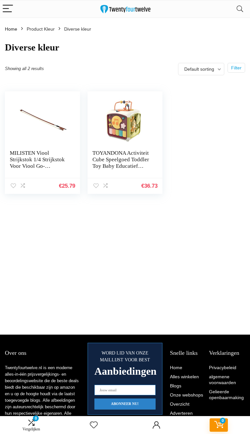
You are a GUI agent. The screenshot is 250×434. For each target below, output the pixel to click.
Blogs (175, 385)
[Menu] (8, 9)
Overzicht (179, 404)
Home (11, 29)
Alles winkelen (184, 376)
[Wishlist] (94, 425)
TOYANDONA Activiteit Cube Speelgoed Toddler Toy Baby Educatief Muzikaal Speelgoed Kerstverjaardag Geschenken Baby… (120, 169)
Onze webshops (186, 395)
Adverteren (181, 413)
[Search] (240, 9)
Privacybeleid (222, 367)
